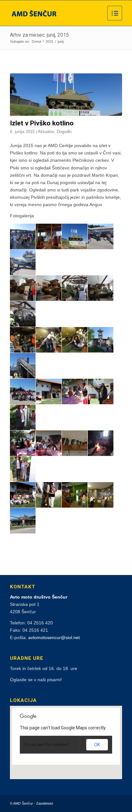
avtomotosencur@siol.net (54, 637)
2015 (49, 41)
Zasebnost (44, 803)
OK (97, 744)
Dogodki (64, 132)
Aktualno (46, 132)
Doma (36, 41)
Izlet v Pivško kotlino (42, 123)
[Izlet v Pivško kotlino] (66, 94)
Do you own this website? (46, 744)
